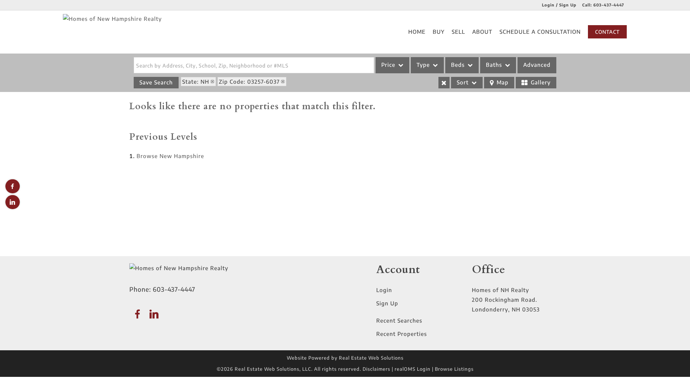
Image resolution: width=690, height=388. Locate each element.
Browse (170, 156)
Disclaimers (376, 369)
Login (384, 290)
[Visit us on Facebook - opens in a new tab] (12, 186)
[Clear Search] (444, 82)
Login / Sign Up (559, 5)
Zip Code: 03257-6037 (249, 81)
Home (417, 31)
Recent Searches (399, 320)
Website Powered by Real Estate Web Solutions (345, 358)
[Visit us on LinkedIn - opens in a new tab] (12, 202)
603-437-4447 (608, 5)
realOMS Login (413, 369)
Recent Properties (401, 334)
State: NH (195, 81)
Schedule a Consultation (540, 31)
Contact (607, 32)
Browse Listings (454, 369)
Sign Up (387, 303)
